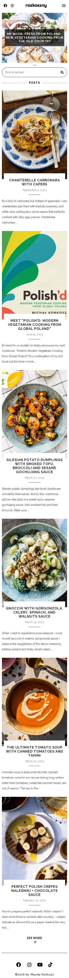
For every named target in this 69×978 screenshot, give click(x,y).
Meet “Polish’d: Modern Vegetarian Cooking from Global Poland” (34, 324)
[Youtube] (40, 964)
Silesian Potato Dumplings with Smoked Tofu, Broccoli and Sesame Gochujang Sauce (35, 466)
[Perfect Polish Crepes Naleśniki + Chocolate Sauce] (34, 841)
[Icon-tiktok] (50, 964)
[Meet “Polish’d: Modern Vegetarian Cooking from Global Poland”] (34, 275)
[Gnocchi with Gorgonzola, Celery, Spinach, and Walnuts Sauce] (34, 563)
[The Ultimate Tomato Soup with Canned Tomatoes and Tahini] (34, 702)
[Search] (62, 72)
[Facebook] (5, 5)
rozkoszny (36, 5)
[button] (64, 5)
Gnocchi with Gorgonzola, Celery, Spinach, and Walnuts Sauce (34, 612)
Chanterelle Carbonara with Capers (34, 182)
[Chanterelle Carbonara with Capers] (34, 134)
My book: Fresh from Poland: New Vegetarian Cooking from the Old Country (34, 37)
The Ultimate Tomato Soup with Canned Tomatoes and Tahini (34, 751)
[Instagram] (12, 5)
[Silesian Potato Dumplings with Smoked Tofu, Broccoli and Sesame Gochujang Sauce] (34, 414)
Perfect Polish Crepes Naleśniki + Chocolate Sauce (34, 891)
